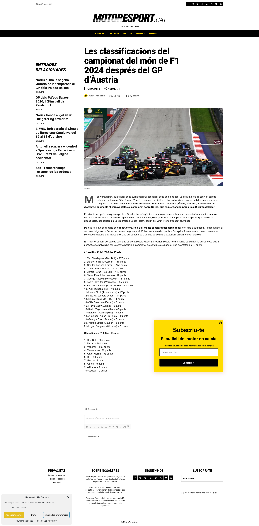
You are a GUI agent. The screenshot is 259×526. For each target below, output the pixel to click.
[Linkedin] (105, 101)
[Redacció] (86, 95)
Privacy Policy (211, 493)
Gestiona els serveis (18, 507)
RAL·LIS (39, 110)
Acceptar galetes (14, 515)
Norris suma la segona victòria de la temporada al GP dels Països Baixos (55, 84)
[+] (124, 427)
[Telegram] (118, 101)
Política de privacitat (56, 475)
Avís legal (57, 482)
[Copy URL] (111, 101)
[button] (68, 497)
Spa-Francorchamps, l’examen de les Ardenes (53, 170)
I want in (201, 486)
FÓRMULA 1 (112, 88)
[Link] (117, 426)
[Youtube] (216, 4)
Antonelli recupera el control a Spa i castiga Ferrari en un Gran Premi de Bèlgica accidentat (56, 152)
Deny (33, 515)
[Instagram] (192, 4)
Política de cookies (57, 478)
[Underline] (94, 426)
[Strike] (98, 426)
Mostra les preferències (56, 515)
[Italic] (91, 426)
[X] (211, 4)
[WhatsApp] (93, 101)
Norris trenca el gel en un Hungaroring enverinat (54, 117)
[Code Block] (113, 426)
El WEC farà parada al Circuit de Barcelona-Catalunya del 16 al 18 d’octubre (57, 132)
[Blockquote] (110, 426)
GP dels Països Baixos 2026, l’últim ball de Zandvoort (52, 101)
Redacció (100, 95)
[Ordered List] (102, 426)
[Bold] (87, 426)
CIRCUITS (40, 92)
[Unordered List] (106, 426)
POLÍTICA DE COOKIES (24, 521)
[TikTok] (202, 4)
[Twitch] (207, 4)
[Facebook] (188, 4)
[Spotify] (197, 4)
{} (121, 427)
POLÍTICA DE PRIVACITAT (47, 521)
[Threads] (221, 4)
